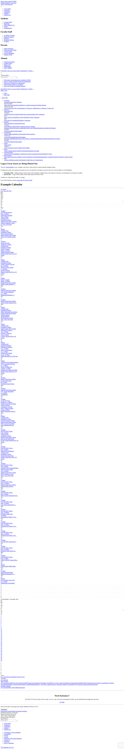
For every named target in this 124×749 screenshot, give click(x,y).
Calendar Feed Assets (24, 114)
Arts (41, 683)
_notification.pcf (36, 108)
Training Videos (26, 160)
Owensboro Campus (66, 684)
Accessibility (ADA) (20, 157)
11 (1, 359)
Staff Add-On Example (10, 120)
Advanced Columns (29, 126)
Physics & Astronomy (18, 683)
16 (1, 428)
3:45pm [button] (7, 439)
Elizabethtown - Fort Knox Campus (41, 684)
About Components (9, 134)
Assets (6, 143)
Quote (48, 138)
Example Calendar (6, 686)
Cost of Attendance (9, 53)
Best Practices (7, 155)
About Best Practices (9, 157)
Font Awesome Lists (16, 128)
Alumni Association (9, 62)
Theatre (18, 684)
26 (1, 545)
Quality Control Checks (66, 157)
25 (1, 538)
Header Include (38, 154)
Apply (2, 4)
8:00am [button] (5, 450)
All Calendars (4, 680)
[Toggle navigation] (1, 98)
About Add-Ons (8, 111)
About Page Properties (10, 105)
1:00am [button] (5, 280)
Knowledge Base (17, 160)
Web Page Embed (55, 138)
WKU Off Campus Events (79, 684)
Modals (40, 128)
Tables (44, 154)
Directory (6, 38)
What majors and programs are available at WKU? (17, 80)
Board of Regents (71, 683)
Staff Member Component (23, 120)
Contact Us (7, 740)
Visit (5, 4)
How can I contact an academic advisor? (15, 86)
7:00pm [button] (4, 393)
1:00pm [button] (8, 283)
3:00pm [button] (7, 318)
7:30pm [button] (8, 236)
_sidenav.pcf (44, 108)
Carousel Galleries (17, 148)
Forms (5, 149)
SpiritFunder (7, 66)
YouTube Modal (17, 131)
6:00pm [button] (9, 302)
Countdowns (7, 128)
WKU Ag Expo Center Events (58, 683)
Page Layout (25, 105)
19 (1, 479)
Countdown (32, 134)
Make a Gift (7, 65)
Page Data (19, 105)
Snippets (6, 122)
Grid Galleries (26, 148)
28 (1, 563)
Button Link (18, 134)
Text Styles (49, 154)
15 (1, 414)
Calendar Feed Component (37, 114)
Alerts (20, 123)
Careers (6, 737)
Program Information (20, 137)
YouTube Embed (8, 131)
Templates (6, 100)
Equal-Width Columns (10, 126)
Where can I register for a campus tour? (14, 83)
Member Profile (8, 54)
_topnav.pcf (50, 108)
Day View (3, 677)
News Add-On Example (10, 117)
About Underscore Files (10, 108)
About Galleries (8, 148)
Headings (41, 157)
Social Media (45, 128)
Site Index (6, 741)
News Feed (30, 138)
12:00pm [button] (6, 220)
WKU (5, 93)
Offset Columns (20, 126)
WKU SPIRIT (8, 68)
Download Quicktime (21, 711)
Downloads (4, 709)
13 (1, 387)
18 (1, 462)
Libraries (78, 683)
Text (58, 157)
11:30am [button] (5, 251)
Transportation (8, 28)
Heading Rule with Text (28, 128)
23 (1, 520)
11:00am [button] (6, 233)
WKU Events (4, 681)
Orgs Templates (17, 102)
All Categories (4, 683)
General (23, 687)
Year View (22, 677)
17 (1, 445)
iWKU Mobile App (9, 25)
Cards (23, 123)
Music (82, 683)
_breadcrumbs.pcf (21, 108)
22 (1, 508)
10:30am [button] (4, 269)
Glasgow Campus (56, 684)
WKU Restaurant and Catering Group (94, 683)
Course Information (9, 137)
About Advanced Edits (10, 154)
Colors (28, 157)
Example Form (15, 151)
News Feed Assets (22, 117)
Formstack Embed (9, 138)
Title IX (6, 735)
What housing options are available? (13, 84)
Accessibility (7, 734)
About (5, 160)
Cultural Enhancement (92, 684)
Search (41, 160)
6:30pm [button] (6, 335)
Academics (7, 10)
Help (5, 158)
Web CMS (7, 95)
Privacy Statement (9, 743)
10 (1, 341)
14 (1, 397)
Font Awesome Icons (28, 154)
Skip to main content (6, 1)
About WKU (7, 9)
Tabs (50, 128)
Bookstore (7, 23)
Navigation (54, 157)
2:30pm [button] (8, 474)
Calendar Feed (25, 134)
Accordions (15, 123)
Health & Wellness (9, 40)
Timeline (53, 128)
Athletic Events (46, 683)
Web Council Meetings (14, 687)
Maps (36, 128)
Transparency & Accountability (12, 732)
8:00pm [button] (8, 410)
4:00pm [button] (9, 559)
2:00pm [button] (8, 405)
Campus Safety (8, 22)
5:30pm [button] (8, 330)
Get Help (9, 160)
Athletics (6, 13)
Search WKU (5, 75)
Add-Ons (6, 110)
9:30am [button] (8, 580)
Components (7, 132)
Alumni (38, 683)
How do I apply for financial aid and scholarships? (17, 81)
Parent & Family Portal (10, 50)
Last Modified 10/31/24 (7, 747)
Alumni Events (8, 63)
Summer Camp (12, 684)
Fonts (37, 157)
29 (1, 569)
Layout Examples (8, 102)
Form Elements (23, 151)
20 (1, 489)
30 (1, 577)
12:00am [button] (6, 212)
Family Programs (8, 48)
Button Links (19, 154)
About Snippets (8, 123)
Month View (15, 677)
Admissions (7, 12)
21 (1, 498)
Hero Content (48, 157)
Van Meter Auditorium (26, 684)
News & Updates (34, 160)
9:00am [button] (4, 218)
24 (1, 529)
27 (1, 554)
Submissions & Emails (33, 151)
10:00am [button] (6, 249)
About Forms (7, 151)
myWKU (6, 41)
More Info (10, 4)
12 (1, 376)
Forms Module (10, 167)
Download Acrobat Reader (8, 711)
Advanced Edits (8, 152)
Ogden (10, 683)
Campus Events (31, 683)
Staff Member (36, 138)
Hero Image (31, 105)
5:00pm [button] (8, 292)
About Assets (7, 145)
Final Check (33, 157)
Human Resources (9, 37)
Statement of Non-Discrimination (13, 738)
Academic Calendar (9, 35)
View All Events (7, 224)
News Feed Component (33, 117)
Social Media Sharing (40, 105)
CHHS (25, 683)
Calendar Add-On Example (11, 114)
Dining (6, 26)
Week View (9, 677)
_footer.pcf (29, 108)
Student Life (7, 15)
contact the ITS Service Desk (24, 180)
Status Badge (43, 138)
